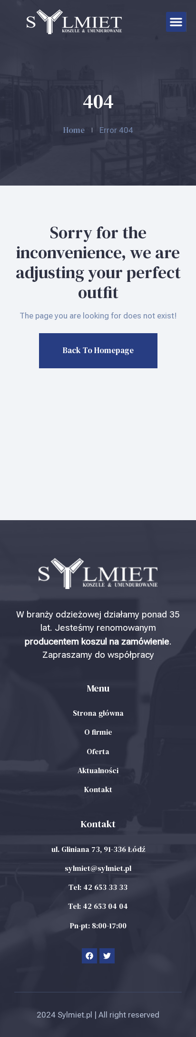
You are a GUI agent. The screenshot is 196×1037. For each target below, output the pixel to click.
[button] (176, 22)
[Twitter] (107, 955)
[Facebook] (89, 955)
